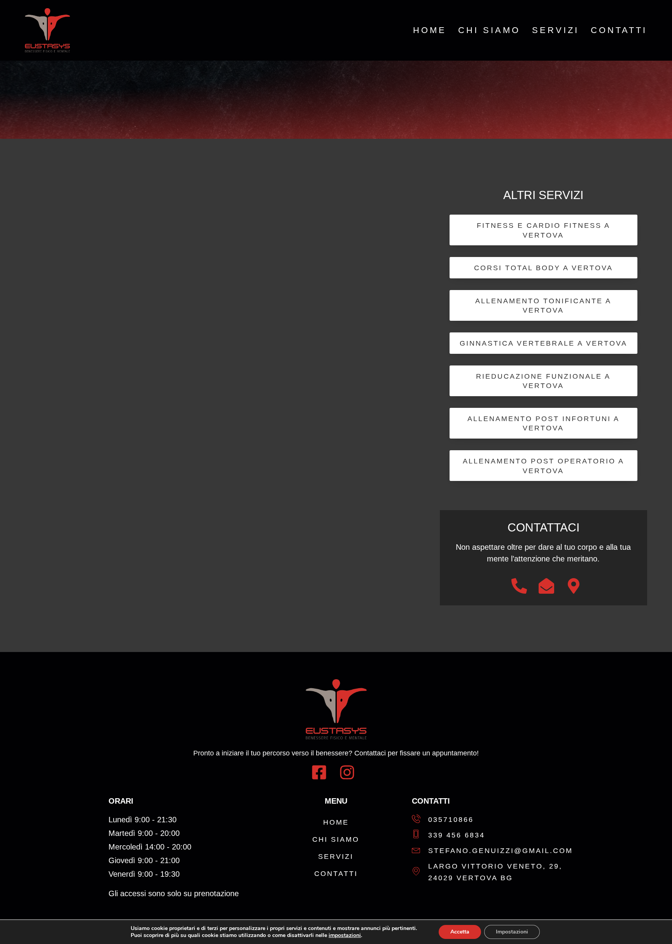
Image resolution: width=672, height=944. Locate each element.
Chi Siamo (489, 30)
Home (429, 30)
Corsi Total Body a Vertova (543, 268)
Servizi (555, 30)
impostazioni (345, 935)
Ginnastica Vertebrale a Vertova (543, 343)
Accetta (459, 931)
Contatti (619, 30)
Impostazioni (512, 931)
